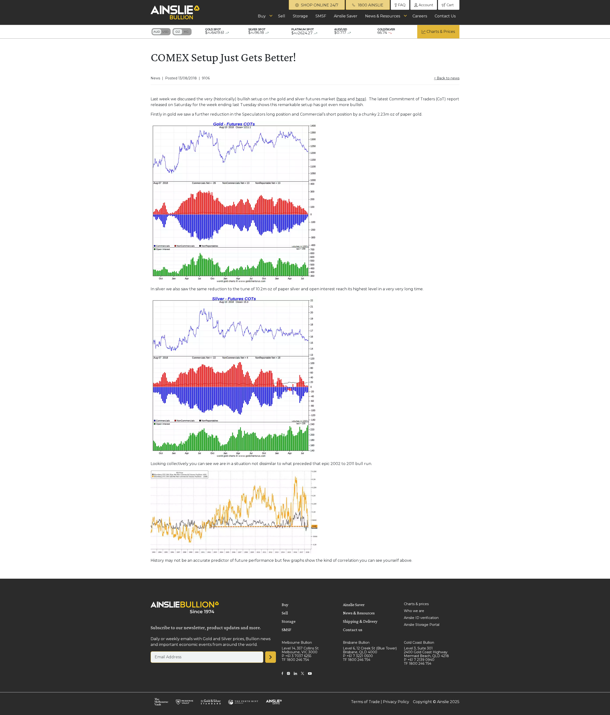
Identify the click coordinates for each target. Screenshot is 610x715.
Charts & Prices (441, 31)
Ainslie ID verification (421, 618)
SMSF (320, 16)
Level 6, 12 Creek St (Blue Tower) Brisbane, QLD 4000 (370, 650)
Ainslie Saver (345, 16)
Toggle (161, 31)
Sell (281, 16)
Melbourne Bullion (297, 642)
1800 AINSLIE (370, 5)
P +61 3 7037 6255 (296, 656)
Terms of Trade (365, 702)
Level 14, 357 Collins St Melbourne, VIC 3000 (300, 650)
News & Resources (382, 16)
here (341, 99)
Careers (419, 16)
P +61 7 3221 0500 (358, 656)
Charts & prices (416, 604)
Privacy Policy (396, 702)
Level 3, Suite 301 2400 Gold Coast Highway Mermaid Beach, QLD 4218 (426, 652)
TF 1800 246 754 (295, 660)
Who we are (414, 611)
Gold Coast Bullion (419, 642)
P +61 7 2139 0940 (419, 660)
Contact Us (445, 16)
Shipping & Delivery (360, 621)
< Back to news (446, 78)
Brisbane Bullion (356, 642)
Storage (300, 16)
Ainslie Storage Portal (421, 625)
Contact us (352, 629)
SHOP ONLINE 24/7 (319, 5)
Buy (262, 16)
